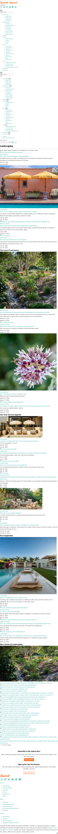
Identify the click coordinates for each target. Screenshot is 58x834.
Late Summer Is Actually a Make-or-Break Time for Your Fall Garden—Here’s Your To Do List (25, 406)
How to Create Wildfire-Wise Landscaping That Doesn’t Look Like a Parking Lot (22, 699)
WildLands (8, 49)
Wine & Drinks (9, 20)
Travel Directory (9, 47)
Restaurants (8, 19)
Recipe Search (9, 16)
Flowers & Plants (9, 31)
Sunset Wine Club (9, 65)
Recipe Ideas (8, 17)
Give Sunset (5, 70)
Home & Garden (6, 22)
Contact (2, 813)
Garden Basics (9, 26)
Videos (7, 43)
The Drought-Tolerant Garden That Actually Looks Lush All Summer (18, 226)
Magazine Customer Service (9, 137)
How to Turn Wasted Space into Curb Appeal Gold (13, 465)
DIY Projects (8, 28)
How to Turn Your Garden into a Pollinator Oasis (13, 394)
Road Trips (8, 52)
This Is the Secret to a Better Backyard (10, 513)
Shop (4, 61)
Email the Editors (7, 820)
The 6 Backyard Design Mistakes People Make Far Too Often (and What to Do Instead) (23, 453)
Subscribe (5, 136)
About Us (5, 802)
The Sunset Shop (9, 64)
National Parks (9, 56)
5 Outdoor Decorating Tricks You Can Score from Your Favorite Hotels (19, 441)
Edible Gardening (9, 34)
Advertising (6, 816)
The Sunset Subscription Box (12, 67)
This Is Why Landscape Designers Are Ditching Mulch (14, 156)
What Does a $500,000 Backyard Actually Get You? (13, 597)
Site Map (5, 810)
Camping (7, 55)
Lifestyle (4, 37)
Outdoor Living (9, 32)
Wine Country (9, 50)
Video (4, 796)
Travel (4, 44)
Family (7, 41)
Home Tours (8, 23)
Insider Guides (9, 46)
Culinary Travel (9, 59)
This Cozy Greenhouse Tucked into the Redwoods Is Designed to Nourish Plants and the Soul (25, 623)
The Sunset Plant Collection (10, 808)
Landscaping (8, 29)
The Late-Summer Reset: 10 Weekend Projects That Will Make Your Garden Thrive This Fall (24, 312)
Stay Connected (3, 140)
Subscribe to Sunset (8, 804)
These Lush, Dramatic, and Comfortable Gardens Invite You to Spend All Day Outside (23, 636)
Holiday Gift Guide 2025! (11, 62)
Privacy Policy (9, 830)
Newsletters (5, 68)
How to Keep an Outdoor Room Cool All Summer (13, 239)
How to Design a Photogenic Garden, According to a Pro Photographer (19, 525)
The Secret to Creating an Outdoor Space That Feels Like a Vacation (18, 212)
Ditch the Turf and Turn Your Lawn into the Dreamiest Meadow (17, 326)
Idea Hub (5, 35)
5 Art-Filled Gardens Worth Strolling (10, 611)
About (1, 799)
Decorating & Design (10, 25)
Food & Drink (5, 14)
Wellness (7, 40)
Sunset (2, 782)
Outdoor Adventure (10, 53)
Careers (5, 818)
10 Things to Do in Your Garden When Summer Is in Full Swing (17, 731)
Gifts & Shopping (9, 38)
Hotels (7, 58)
